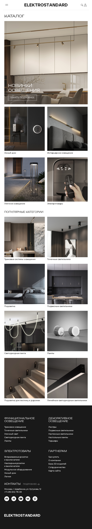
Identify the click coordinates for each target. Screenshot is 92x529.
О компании (54, 460)
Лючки (7, 476)
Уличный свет (11, 434)
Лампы (7, 441)
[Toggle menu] (6, 5)
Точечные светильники (16, 430)
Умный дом (10, 473)
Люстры (52, 427)
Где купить (53, 457)
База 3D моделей (57, 464)
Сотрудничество (56, 467)
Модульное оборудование (18, 469)
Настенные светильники (60, 434)
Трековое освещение (15, 427)
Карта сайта (54, 471)
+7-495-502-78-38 (13, 492)
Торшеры (53, 441)
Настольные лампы (58, 437)
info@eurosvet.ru (12, 495)
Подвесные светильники (61, 430)
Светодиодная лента (15, 437)
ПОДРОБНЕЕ (30, 484)
